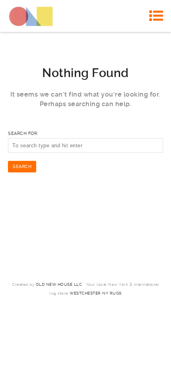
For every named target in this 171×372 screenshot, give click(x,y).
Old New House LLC (59, 284)
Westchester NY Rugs (96, 293)
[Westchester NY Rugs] (31, 16)
